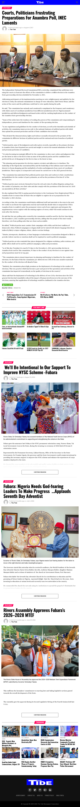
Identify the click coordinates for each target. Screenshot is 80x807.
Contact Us (31, 795)
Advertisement (20, 795)
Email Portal (60, 795)
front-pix (17, 288)
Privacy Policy (49, 795)
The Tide (13, 29)
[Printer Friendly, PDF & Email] (7, 284)
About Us (40, 795)
